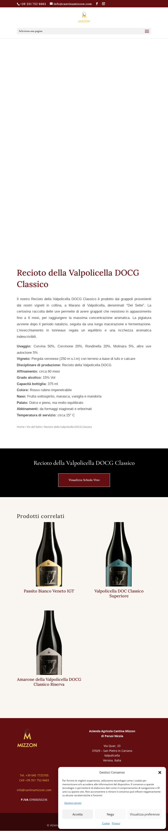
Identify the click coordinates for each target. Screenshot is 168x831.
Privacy (116, 823)
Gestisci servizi (72, 803)
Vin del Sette (34, 427)
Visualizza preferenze (145, 814)
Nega (110, 814)
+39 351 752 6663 (33, 4)
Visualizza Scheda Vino (84, 480)
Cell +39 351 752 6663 (34, 780)
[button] (160, 772)
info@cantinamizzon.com (34, 790)
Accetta (78, 814)
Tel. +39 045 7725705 (34, 775)
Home (20, 427)
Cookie (106, 823)
